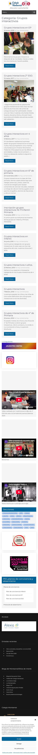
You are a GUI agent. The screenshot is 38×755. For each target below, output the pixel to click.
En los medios (6, 521)
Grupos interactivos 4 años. (18, 265)
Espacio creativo (15, 521)
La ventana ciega (11, 680)
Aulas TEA (5, 515)
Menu (5, 12)
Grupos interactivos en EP (17, 27)
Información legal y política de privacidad (24, 752)
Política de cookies (7, 752)
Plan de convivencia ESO (15, 599)
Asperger (27, 513)
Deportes (27, 518)
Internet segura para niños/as (14, 687)
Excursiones (24, 521)
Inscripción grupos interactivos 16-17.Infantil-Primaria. (17, 210)
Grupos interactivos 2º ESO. (18, 75)
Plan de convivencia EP (14, 595)
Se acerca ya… (10, 655)
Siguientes (9, 341)
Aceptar (19, 739)
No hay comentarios (21, 30)
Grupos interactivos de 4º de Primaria (19, 314)
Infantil (32, 527)
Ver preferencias (19, 748)
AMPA (21, 513)
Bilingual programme (28, 515)
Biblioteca (19, 515)
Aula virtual (9, 690)
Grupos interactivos (14, 289)
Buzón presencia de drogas (14, 694)
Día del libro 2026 (11, 653)
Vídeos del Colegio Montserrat (15, 678)
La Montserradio (11, 683)
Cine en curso (6, 518)
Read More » (9, 66)
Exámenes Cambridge (16, 524)
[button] (35, 720)
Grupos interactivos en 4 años (17, 135)
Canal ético (9, 692)
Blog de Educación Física (13, 676)
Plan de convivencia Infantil (16, 591)
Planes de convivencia (11, 587)
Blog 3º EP (9, 685)
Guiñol (26, 527)
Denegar (19, 743)
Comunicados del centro (17, 518)
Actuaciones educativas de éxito (10, 513)
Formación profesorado (29, 524)
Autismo (12, 515)
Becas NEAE (9, 651)
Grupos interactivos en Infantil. (16, 237)
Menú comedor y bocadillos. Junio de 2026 (18, 649)
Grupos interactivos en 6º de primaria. (19, 171)
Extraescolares (6, 524)
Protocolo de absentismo (12, 605)
